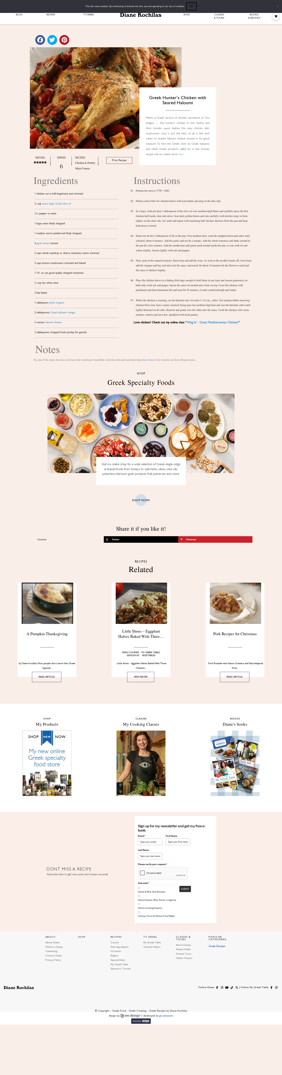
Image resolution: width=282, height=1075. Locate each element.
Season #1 (133, 655)
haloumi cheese (53, 322)
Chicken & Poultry (85, 163)
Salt (36, 213)
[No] (278, 6)
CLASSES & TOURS (183, 938)
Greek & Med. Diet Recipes (151, 891)
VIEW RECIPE (141, 677)
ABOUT (50, 937)
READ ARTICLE (47, 677)
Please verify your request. (152, 864)
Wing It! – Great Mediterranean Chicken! (212, 322)
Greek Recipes (217, 946)
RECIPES (116, 937)
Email (141, 835)
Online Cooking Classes (150, 907)
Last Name (143, 850)
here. (181, 154)
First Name (171, 835)
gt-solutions (166, 1016)
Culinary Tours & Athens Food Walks (156, 915)
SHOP (82, 937)
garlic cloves (43, 243)
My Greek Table (150, 652)
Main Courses (82, 168)
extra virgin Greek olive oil (56, 204)
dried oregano (56, 303)
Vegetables (148, 655)
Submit (185, 888)
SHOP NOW (141, 500)
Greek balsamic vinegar (62, 312)
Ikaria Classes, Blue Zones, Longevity (157, 899)
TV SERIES (150, 937)
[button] (275, 16)
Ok (191, 6)
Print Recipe (119, 160)
